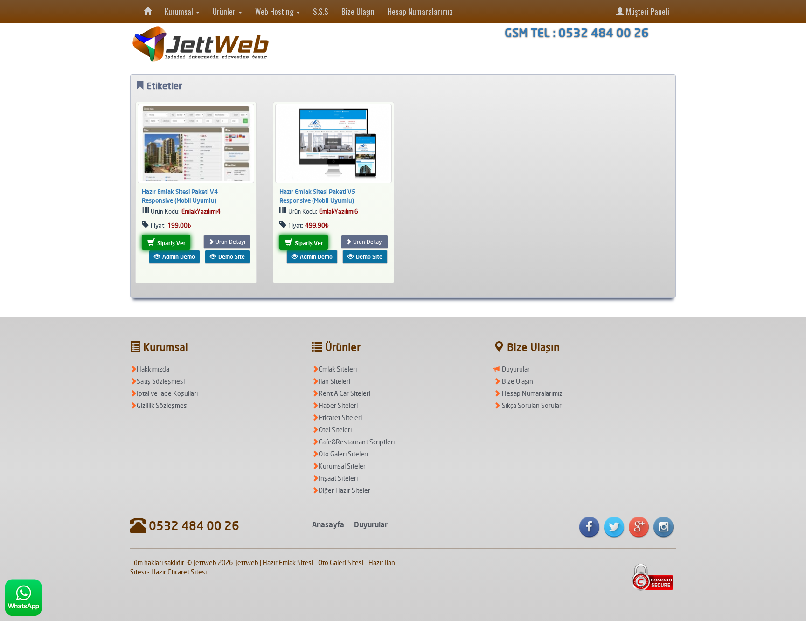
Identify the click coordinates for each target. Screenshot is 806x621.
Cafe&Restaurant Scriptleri (357, 442)
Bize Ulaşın (358, 11)
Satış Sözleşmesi (161, 381)
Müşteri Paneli (646, 11)
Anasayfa (328, 524)
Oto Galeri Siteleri (343, 454)
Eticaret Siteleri (340, 417)
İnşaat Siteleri (338, 478)
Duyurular (515, 369)
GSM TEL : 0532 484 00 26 (577, 33)
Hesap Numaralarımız (420, 11)
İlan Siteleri (334, 381)
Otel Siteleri (335, 430)
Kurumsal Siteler (342, 466)
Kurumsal (180, 11)
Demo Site (231, 256)
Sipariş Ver (171, 243)
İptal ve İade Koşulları (167, 393)
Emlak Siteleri (338, 369)
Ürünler (225, 11)
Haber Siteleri (338, 405)
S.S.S (320, 11)
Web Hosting (275, 11)
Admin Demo (178, 256)
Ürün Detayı (229, 241)
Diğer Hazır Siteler (344, 490)
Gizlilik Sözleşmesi (162, 405)
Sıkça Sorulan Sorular (531, 405)
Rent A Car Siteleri (344, 393)
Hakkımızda (153, 369)
